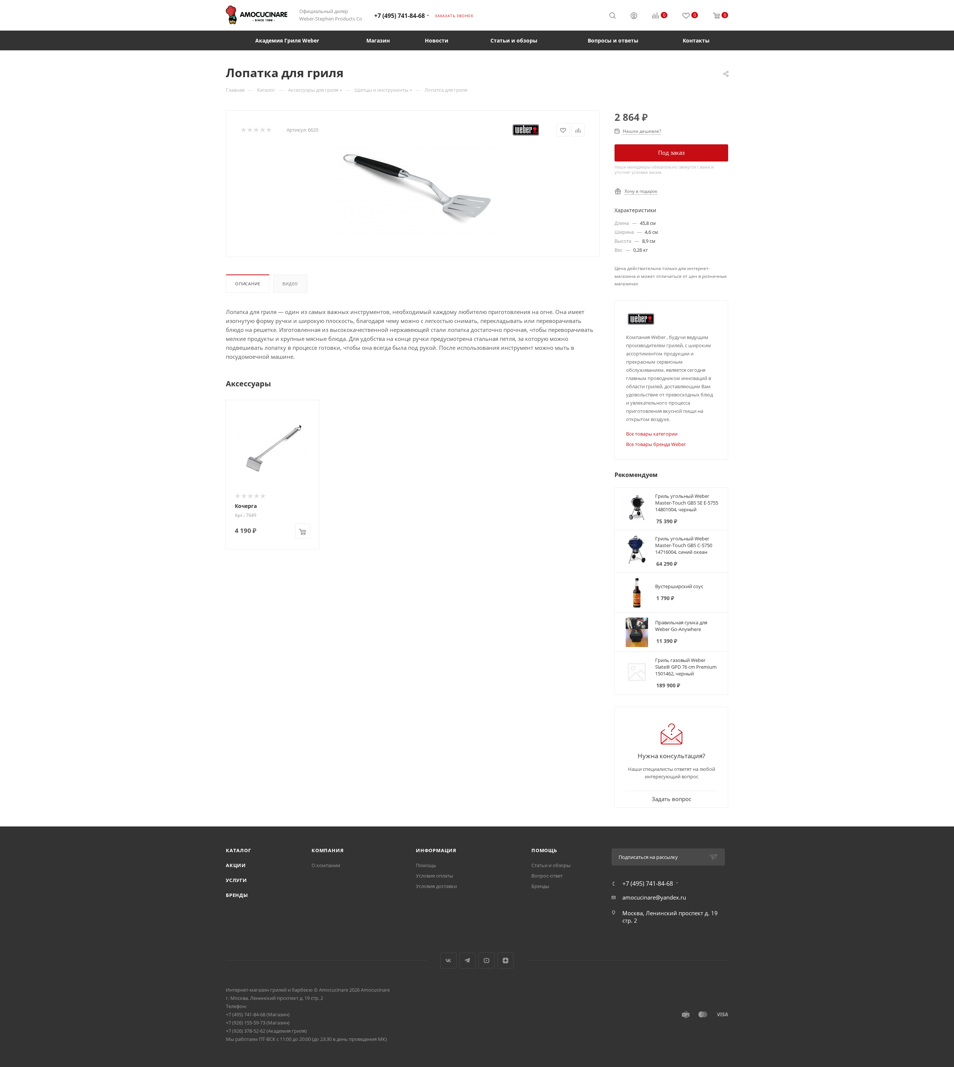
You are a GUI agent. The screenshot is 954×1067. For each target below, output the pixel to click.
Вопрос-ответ (547, 875)
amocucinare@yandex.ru (654, 897)
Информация (436, 850)
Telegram (467, 961)
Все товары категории (651, 433)
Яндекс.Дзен (505, 961)
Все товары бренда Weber (656, 444)
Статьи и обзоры (551, 865)
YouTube (486, 961)
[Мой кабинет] (634, 16)
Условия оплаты (434, 875)
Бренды (237, 895)
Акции (236, 865)
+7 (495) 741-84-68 (399, 16)
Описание (247, 283)
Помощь (426, 865)
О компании (326, 865)
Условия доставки (436, 886)
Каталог (238, 850)
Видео (290, 283)
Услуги (236, 880)
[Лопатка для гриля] (413, 191)
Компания (328, 850)
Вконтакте (448, 961)
